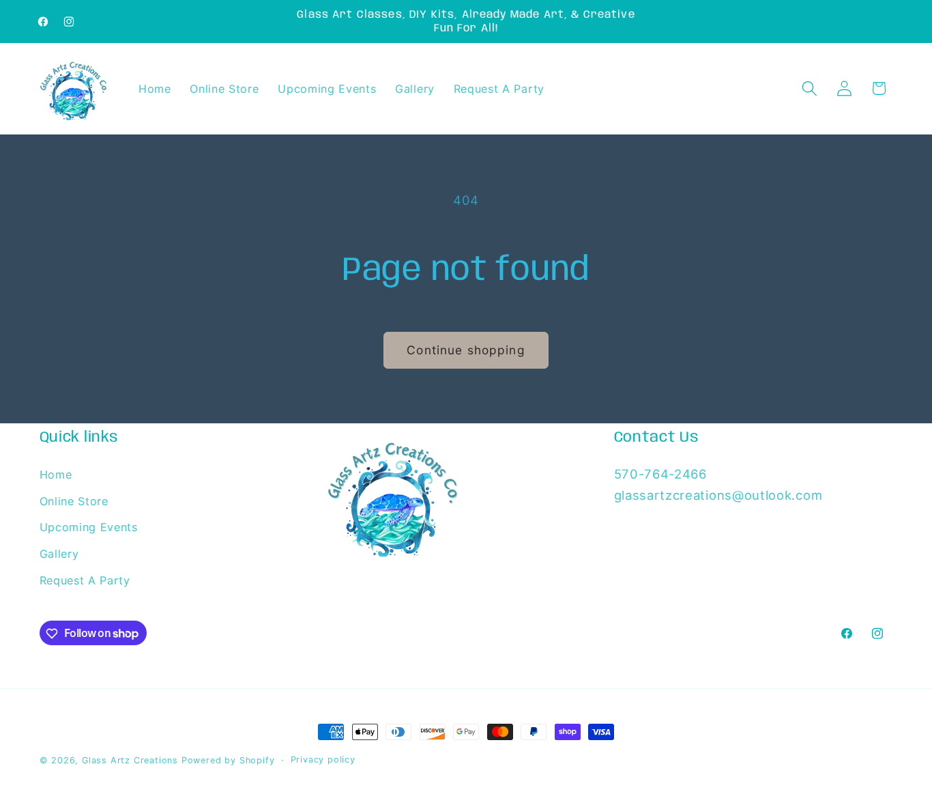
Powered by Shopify (228, 760)
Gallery (59, 554)
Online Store (74, 501)
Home (56, 474)
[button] (809, 88)
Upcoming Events (89, 528)
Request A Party (85, 580)
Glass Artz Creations (130, 760)
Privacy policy (323, 759)
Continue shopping (466, 350)
